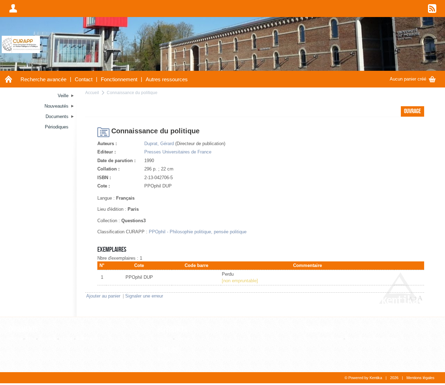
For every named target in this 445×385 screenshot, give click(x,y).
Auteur (164, 359)
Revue (182, 338)
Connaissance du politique (132, 92)
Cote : (103, 186)
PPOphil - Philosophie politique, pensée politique (197, 231)
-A (410, 298)
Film (30, 338)
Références (172, 329)
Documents (23, 329)
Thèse (66, 338)
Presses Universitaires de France (177, 151)
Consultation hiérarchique (371, 338)
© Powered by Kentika (363, 378)
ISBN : (104, 177)
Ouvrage (47, 338)
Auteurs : (107, 143)
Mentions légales (420, 378)
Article (15, 338)
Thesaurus (319, 329)
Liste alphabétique (324, 338)
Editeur (164, 338)
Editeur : (106, 151)
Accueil (92, 92)
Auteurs (168, 350)
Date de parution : (116, 160)
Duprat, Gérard (159, 143)
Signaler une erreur (144, 296)
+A (418, 298)
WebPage (86, 338)
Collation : (108, 168)
